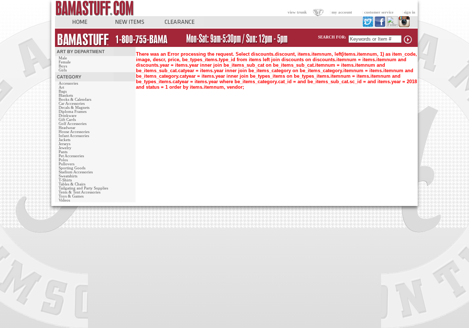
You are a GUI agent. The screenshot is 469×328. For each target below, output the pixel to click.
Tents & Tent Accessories (79, 192)
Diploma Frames (72, 112)
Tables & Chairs (72, 184)
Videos (64, 200)
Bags (63, 91)
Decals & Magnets (74, 108)
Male (63, 58)
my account (342, 12)
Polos (63, 160)
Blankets (66, 95)
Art (61, 87)
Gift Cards (67, 120)
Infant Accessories (74, 136)
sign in (409, 12)
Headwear (67, 128)
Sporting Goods (72, 168)
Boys (63, 66)
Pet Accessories (71, 156)
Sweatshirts (68, 176)
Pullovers (66, 164)
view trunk (297, 12)
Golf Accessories (72, 124)
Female (65, 62)
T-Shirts (65, 180)
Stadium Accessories (76, 172)
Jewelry (65, 148)
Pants (63, 152)
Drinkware (68, 116)
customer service (379, 12)
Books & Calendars (75, 99)
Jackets (64, 140)
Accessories (68, 83)
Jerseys (64, 144)
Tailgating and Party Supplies (83, 188)
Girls (63, 70)
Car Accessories (72, 104)
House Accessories (74, 132)
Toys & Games (71, 196)
